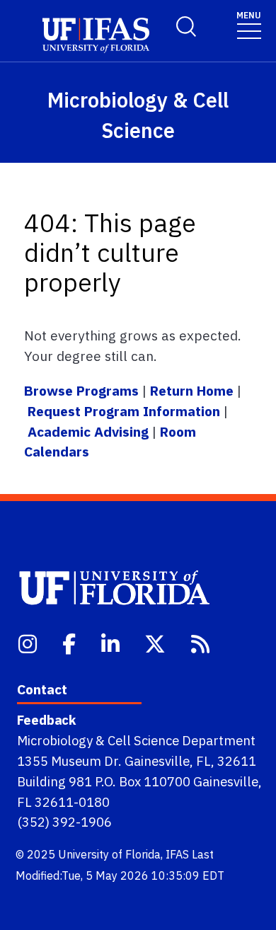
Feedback (46, 719)
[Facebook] (70, 642)
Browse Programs (83, 390)
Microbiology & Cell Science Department (136, 740)
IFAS (177, 854)
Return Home (192, 390)
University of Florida (109, 854)
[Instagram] (29, 642)
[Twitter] (156, 642)
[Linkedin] (111, 642)
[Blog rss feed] (201, 642)
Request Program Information (124, 411)
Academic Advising (88, 431)
